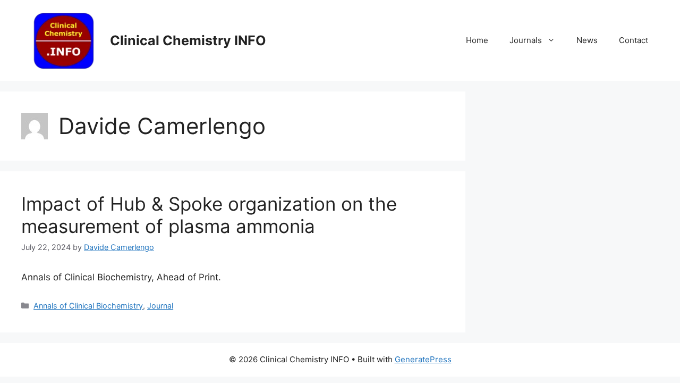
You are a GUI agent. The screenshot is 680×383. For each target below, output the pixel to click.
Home (477, 40)
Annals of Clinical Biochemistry (88, 305)
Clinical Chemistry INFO (188, 40)
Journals (525, 40)
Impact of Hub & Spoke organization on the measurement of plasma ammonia (209, 215)
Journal (160, 305)
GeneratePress (423, 359)
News (587, 40)
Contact (633, 40)
